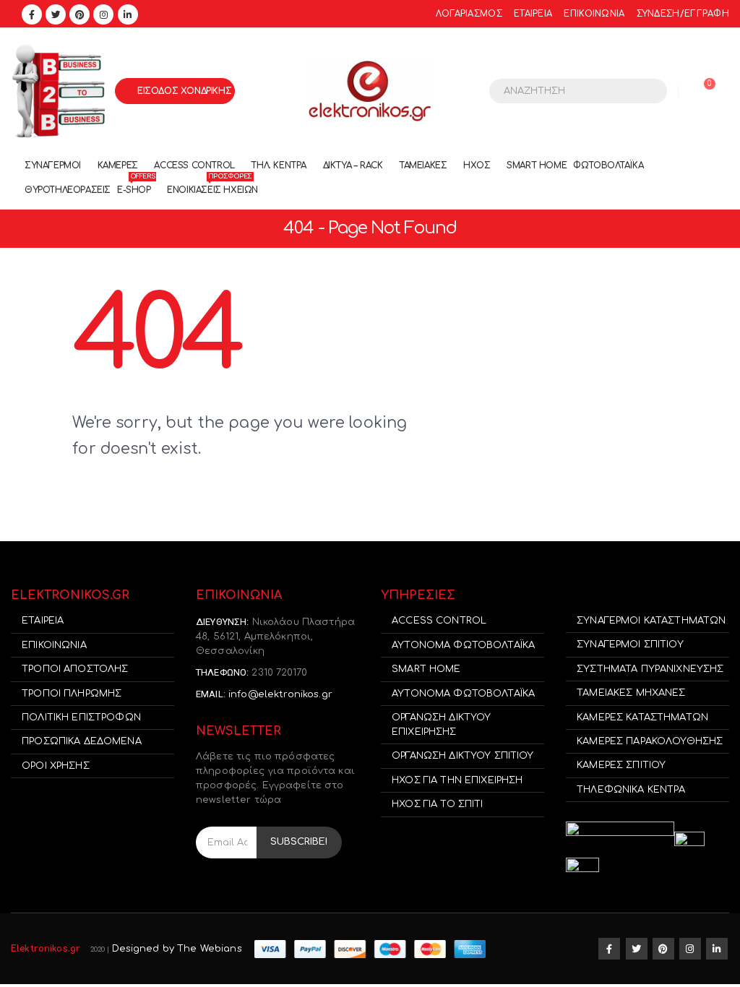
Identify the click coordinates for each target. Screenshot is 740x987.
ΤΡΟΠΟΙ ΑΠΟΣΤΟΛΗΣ (75, 669)
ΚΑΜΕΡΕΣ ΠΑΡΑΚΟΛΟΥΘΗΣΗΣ (650, 741)
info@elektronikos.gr (280, 694)
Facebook (609, 949)
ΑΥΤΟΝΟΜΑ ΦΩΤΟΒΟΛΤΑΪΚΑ (463, 645)
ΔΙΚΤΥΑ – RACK (353, 165)
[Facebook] (32, 14)
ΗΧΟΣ (476, 165)
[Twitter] (56, 14)
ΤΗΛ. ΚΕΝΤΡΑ (278, 165)
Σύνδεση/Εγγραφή (683, 14)
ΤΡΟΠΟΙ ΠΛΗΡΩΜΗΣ (71, 694)
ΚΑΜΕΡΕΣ (118, 165)
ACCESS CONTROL (194, 165)
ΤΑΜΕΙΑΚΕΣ (423, 165)
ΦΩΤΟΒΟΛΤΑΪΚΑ (608, 165)
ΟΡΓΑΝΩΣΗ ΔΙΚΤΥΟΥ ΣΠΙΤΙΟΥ (462, 756)
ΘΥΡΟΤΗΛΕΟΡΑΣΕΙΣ (68, 190)
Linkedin (717, 949)
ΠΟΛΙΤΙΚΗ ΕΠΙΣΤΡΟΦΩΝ (81, 717)
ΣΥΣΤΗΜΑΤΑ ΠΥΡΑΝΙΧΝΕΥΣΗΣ (650, 669)
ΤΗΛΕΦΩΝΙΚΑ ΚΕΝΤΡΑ (631, 790)
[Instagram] (103, 14)
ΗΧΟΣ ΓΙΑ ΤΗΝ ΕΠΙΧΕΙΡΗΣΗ (457, 780)
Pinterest (663, 949)
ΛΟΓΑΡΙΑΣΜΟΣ (469, 14)
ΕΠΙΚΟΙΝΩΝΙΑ (594, 14)
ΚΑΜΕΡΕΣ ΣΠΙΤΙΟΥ (621, 765)
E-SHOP (136, 186)
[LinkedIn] (128, 14)
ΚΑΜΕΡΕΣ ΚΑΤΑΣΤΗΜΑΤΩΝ (642, 717)
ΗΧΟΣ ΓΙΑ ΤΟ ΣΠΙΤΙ (437, 804)
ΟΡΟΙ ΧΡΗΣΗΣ (56, 766)
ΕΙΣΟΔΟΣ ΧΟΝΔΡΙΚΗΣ (184, 91)
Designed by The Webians (177, 949)
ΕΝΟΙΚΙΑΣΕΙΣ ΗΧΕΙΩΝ (212, 186)
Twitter (637, 949)
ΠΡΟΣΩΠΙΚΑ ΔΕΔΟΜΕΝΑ (82, 741)
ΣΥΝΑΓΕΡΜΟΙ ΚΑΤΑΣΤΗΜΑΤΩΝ (651, 621)
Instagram (690, 949)
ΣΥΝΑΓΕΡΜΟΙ (53, 165)
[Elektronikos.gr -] (370, 91)
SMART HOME (537, 165)
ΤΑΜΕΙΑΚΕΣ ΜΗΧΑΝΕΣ (631, 693)
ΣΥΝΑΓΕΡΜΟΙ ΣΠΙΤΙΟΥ (630, 644)
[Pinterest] (79, 14)
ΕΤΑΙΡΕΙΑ (533, 14)
